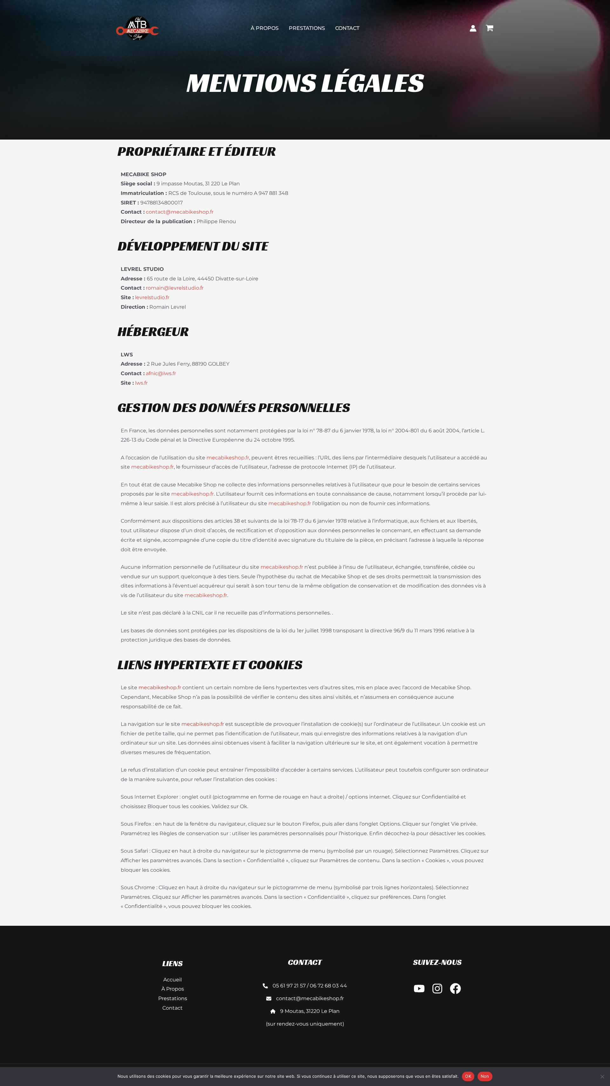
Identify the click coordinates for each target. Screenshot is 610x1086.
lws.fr (141, 383)
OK (468, 1076)
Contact (347, 28)
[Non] (602, 1076)
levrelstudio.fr (152, 297)
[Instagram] (437, 988)
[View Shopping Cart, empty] (489, 28)
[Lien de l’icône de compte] (473, 28)
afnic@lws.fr (161, 373)
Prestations (307, 28)
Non (485, 1076)
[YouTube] (419, 988)
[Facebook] (455, 988)
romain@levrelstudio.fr (175, 288)
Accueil (172, 980)
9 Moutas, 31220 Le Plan (310, 1011)
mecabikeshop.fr (228, 458)
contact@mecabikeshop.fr (180, 212)
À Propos (265, 28)
